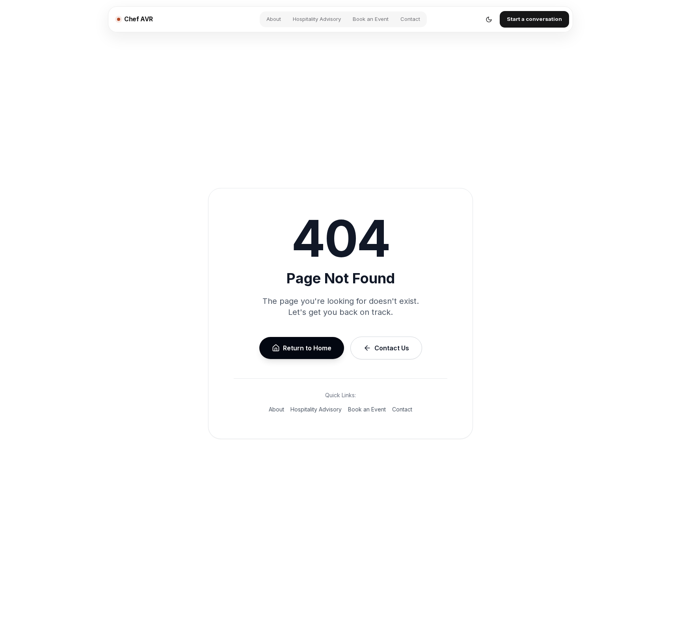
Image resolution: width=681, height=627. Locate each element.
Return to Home (307, 348)
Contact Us (391, 348)
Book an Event (371, 19)
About (273, 19)
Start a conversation (534, 19)
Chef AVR (138, 19)
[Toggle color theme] (488, 19)
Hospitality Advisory (317, 19)
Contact (410, 19)
